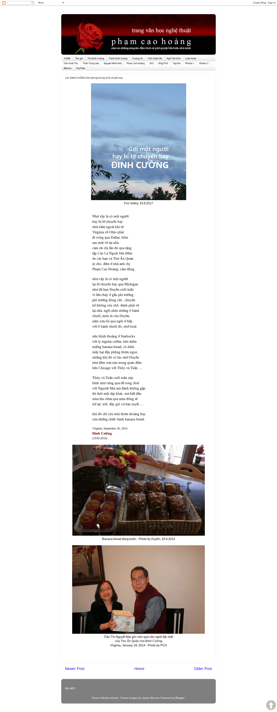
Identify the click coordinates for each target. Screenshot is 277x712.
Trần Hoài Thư (71, 63)
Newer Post (74, 669)
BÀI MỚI (70, 688)
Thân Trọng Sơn (91, 63)
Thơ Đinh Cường (95, 58)
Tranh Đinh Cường (118, 58)
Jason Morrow (150, 697)
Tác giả (79, 58)
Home (139, 669)
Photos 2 (203, 63)
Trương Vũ (137, 58)
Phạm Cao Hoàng (136, 63)
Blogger (179, 697)
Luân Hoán (190, 58)
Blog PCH (163, 63)
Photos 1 (189, 63)
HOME (67, 58)
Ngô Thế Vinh (174, 58)
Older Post (203, 669)
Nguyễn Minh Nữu (113, 63)
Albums (67, 68)
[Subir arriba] (271, 705)
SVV (151, 63)
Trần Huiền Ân (155, 58)
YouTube (80, 68)
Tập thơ (177, 63)
